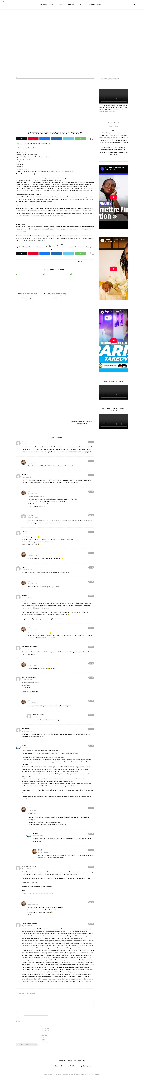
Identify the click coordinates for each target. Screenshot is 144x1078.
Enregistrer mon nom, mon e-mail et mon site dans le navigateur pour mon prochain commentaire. (45, 1034)
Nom (17, 1012)
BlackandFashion (29, 866)
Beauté (71, 4)
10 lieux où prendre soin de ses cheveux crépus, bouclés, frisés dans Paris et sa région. (27, 296)
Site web (18, 1021)
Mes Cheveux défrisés (67, 171)
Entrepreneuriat (47, 4)
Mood (82, 4)
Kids (60, 4)
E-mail (18, 1017)
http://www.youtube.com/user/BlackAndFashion (37, 893)
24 (90, 262)
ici (44, 240)
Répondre (91, 441)
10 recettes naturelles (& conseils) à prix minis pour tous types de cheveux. (41, 215)
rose (30, 460)
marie (24, 595)
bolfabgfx (97, 1074)
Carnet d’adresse (96, 4)
